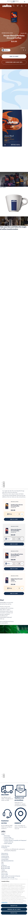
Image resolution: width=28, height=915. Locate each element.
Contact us (4, 865)
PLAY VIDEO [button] (3, 187)
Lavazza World (4, 859)
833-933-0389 (6, 868)
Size (2, 47)
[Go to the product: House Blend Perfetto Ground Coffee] (14, 555)
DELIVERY (5, 795)
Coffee (3, 834)
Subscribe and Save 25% (14, 62)
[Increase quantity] (22, 514)
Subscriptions (4, 853)
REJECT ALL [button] (14, 912)
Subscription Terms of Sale (7, 877)
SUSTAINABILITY (5, 857)
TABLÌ (14, 1)
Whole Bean (7, 835)
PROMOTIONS (4, 854)
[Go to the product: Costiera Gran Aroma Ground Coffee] (14, 505)
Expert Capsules (8, 843)
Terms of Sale (4, 874)
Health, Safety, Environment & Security (10, 876)
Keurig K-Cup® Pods (9, 838)
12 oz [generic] (10, 514)
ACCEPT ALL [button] (14, 905)
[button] (24, 2)
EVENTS (18, 823)
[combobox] (8, 538)
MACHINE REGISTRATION (7, 860)
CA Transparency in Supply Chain (9, 879)
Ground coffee (7, 837)
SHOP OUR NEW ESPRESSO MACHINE (13, 2)
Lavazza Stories (5, 856)
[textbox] (8, 538)
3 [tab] (3, 486)
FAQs (2, 863)
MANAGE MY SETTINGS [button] (14, 909)
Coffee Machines (5, 846)
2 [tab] (3, 484)
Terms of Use (4, 873)
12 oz (8, 538)
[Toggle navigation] (26, 5)
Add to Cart (14, 56)
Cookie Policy (5, 902)
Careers (3, 870)
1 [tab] (3, 482)
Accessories (4, 847)
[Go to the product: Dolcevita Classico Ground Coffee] (14, 530)
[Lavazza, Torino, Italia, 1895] (7, 6)
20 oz (8, 563)
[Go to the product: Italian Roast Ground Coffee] (14, 579)
